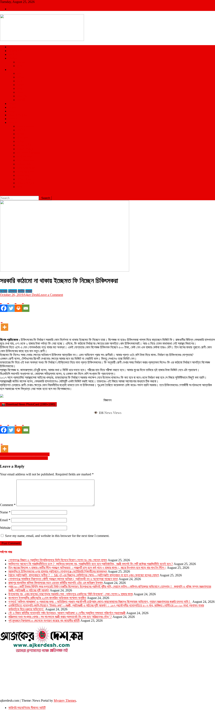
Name (5, 512)
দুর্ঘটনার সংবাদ (24, 164)
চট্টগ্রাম (21, 77)
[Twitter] (11, 304)
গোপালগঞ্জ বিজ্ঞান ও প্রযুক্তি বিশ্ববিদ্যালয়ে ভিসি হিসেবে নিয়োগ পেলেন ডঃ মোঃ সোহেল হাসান (57, 560)
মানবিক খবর (23, 175)
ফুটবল (20, 66)
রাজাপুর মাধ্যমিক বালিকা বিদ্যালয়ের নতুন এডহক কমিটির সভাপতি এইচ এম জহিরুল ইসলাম (55, 583)
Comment (8, 505)
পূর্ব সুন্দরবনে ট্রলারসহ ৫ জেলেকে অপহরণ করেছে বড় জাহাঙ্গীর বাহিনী (44, 620)
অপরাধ (12, 103)
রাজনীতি (12, 54)
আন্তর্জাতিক (15, 50)
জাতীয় (11, 47)
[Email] (25, 304)
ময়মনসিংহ (22, 96)
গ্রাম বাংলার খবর (25, 160)
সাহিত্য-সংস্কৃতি (25, 183)
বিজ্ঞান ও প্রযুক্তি (17, 115)
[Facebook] (3, 304)
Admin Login (17, 9)
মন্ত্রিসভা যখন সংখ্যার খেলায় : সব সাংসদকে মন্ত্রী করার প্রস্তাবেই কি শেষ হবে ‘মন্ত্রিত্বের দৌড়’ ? (60, 617)
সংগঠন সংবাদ (24, 179)
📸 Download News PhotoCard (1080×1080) (28, 404)
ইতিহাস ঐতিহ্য (25, 149)
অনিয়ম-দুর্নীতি (24, 145)
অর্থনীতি (21, 130)
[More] (4, 323)
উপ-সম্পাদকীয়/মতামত (28, 152)
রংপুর (19, 88)
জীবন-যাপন (23, 137)
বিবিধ (19, 186)
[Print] (18, 304)
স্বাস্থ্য (11, 111)
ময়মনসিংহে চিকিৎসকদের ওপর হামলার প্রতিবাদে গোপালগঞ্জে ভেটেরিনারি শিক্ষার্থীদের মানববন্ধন (57, 571)
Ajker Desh (31, 295)
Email (5, 520)
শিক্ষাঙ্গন (12, 118)
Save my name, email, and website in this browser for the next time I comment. (57, 536)
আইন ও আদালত (26, 126)
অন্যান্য (12, 122)
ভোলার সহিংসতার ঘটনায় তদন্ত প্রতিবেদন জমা (25, 454)
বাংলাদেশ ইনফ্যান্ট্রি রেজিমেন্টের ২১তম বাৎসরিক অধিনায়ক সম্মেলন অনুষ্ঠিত (47, 598)
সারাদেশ (12, 69)
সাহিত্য (21, 141)
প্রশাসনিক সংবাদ (26, 168)
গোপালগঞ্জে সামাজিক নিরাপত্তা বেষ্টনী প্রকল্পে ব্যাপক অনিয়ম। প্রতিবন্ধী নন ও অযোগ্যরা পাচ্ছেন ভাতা (63, 579)
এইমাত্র (12, 291)
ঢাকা (19, 73)
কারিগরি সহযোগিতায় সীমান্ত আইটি (27, 707)
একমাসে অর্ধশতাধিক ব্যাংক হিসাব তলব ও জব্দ (24, 458)
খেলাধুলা (12, 58)
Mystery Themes (65, 700)
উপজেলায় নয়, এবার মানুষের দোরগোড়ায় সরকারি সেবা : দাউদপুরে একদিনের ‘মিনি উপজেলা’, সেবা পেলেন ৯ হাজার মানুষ (70, 594)
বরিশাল (20, 84)
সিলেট (20, 92)
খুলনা (19, 81)
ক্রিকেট (21, 62)
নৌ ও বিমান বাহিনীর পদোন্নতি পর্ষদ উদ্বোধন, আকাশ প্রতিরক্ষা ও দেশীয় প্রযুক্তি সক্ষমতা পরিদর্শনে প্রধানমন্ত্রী (66, 613)
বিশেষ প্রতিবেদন (25, 171)
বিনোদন (12, 107)
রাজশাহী (21, 100)
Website (5, 528)
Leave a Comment (51, 295)
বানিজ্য (20, 134)
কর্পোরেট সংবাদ (25, 156)
